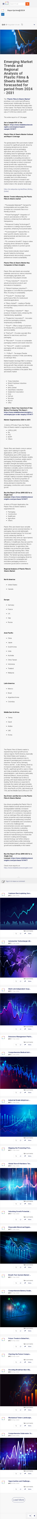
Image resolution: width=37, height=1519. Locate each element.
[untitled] (18, 42)
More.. (30, 933)
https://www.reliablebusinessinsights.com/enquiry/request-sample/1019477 (18, 127)
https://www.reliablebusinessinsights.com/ (18, 868)
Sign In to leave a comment (15, 881)
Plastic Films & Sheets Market (18, 99)
